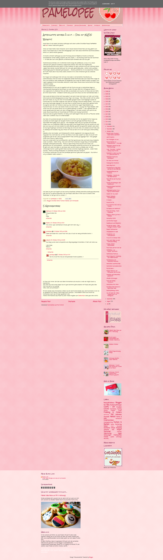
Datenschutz (46, 25)
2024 (107, 96)
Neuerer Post (45, 301)
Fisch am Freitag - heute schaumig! (113, 211)
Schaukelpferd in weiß (112, 232)
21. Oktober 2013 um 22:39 (60, 231)
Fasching (119, 409)
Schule (113, 428)
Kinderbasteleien (109, 420)
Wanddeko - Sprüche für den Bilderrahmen (113, 176)
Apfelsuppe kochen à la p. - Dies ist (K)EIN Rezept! (113, 190)
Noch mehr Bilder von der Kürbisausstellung (113, 241)
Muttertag (118, 424)
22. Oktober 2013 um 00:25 (58, 240)
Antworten (49, 218)
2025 (107, 94)
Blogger (91, 557)
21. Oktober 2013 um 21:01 (57, 223)
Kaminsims (119, 418)
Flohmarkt (70, 25)
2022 (107, 101)
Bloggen (49, 201)
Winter (106, 437)
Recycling (119, 426)
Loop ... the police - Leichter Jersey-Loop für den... (114, 150)
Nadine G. (48, 223)
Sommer (107, 431)
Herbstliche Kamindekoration (114, 266)
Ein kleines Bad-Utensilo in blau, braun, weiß (113, 287)
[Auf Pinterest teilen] (70, 198)
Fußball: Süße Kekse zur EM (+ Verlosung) (115, 331)
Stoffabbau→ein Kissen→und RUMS (112, 250)
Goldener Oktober (113, 344)
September (110, 299)
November (110, 129)
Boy (108, 404)
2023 (107, 99)
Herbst (58, 201)
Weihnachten (118, 435)
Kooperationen (106, 25)
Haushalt (106, 417)
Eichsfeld (54, 201)
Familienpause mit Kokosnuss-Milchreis (112, 260)
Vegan (120, 433)
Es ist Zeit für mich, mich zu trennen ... (114, 205)
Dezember (109, 126)
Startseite (54, 25)
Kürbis (112, 424)
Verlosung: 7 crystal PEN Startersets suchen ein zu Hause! (115, 366)
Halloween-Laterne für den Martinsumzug (113, 146)
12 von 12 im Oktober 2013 (113, 238)
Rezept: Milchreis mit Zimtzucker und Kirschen (113, 271)
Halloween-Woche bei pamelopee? (112, 157)
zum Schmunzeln (74, 201)
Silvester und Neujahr (113, 430)
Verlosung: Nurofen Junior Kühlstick (114, 358)
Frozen (120, 410)
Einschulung (113, 409)
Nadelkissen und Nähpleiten (114, 223)
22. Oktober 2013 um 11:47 (63, 255)
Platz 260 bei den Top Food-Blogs (114, 179)
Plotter (112, 426)
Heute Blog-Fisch (111, 165)
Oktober (109, 131)
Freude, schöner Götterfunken (111, 244)
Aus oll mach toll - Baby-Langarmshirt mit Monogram (113, 294)
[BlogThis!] (67, 198)
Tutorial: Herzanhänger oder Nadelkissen (114, 183)
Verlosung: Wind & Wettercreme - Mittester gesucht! (114, 373)
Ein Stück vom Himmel (112, 161)
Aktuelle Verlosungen (80, 25)
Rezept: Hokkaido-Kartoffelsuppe (111, 197)
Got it (113, 4)
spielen (112, 437)
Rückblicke (107, 428)
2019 (107, 109)
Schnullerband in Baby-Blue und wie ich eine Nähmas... (114, 168)
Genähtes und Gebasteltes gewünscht (113, 275)
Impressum (97, 25)
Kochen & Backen (65, 201)
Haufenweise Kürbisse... (112, 254)
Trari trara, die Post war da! (114, 248)
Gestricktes (106, 414)
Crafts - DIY (109, 407)
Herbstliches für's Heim (112, 284)
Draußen (119, 407)
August (109, 301)
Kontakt (90, 25)
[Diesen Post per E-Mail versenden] (65, 198)
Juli (108, 304)
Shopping (119, 428)
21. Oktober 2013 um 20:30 (58, 211)
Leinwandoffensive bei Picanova (112, 172)
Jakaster (48, 240)
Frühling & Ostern (113, 412)
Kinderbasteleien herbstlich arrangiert (114, 187)
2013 (107, 124)
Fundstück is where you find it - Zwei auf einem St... (114, 153)
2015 (107, 119)
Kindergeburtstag (108, 422)
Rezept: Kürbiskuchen (112, 229)
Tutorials (119, 432)
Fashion (106, 410)
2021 (107, 104)
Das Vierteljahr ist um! (112, 139)
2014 (107, 122)
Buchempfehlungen (116, 405)
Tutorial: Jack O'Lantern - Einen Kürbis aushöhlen (113, 134)
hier (47, 45)
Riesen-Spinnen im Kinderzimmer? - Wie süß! (114, 142)
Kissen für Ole (110, 202)
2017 (107, 114)
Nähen (106, 426)
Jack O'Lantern (110, 137)
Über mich (62, 25)
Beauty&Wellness (109, 403)
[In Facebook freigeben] (69, 198)
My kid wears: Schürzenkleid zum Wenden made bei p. (114, 338)
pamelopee (49, 231)
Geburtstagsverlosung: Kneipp (115, 351)
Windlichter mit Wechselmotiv (111, 234)
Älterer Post (97, 301)
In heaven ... (109, 200)
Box (105, 405)
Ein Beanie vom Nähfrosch (113, 208)
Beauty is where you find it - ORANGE (114, 215)
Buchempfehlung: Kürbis (113, 290)
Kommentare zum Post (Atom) (56, 305)
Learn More (106, 4)
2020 (107, 107)
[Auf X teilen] (68, 198)
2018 (107, 112)
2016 (107, 117)
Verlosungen (107, 435)
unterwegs (119, 437)
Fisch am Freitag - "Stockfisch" (111, 281)
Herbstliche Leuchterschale (113, 264)
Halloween (119, 415)
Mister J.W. (45, 477)
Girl (112, 414)
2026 (107, 91)
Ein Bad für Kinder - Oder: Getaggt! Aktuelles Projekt (114, 226)
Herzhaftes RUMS (111, 218)
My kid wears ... (110, 268)
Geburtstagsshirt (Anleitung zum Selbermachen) (114, 256)
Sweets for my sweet (112, 194)
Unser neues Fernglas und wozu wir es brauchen (54, 478)
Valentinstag (107, 433)
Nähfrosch (48, 211)
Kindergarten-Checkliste (113, 163)
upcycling (106, 438)
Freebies (113, 410)
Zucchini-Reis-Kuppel (112, 221)
